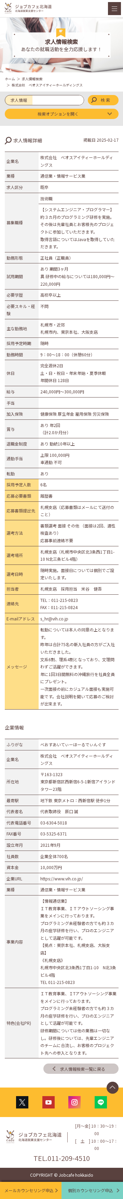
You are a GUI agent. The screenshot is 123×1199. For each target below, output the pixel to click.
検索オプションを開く (58, 114)
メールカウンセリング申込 (29, 1190)
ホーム (10, 78)
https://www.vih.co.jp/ (61, 878)
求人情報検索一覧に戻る (82, 1069)
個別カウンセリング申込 (90, 1190)
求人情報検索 (32, 78)
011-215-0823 (64, 600)
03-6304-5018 (53, 823)
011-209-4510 (68, 1158)
